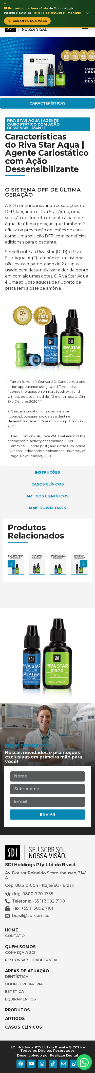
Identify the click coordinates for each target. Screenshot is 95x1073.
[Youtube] (31, 1064)
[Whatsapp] (74, 1064)
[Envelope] (64, 1064)
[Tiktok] (53, 1064)
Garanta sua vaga (30, 21)
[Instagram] (42, 1064)
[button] (83, 563)
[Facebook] (20, 1064)
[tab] (47, 103)
